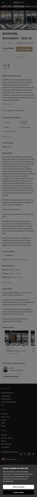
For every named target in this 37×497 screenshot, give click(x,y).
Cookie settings (18, 492)
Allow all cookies (18, 487)
